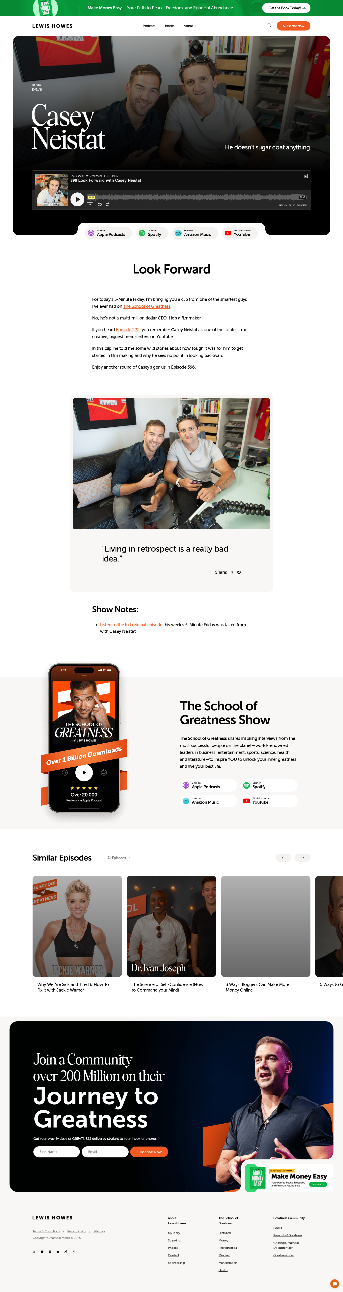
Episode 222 (128, 329)
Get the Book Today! (285, 8)
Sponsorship (176, 1263)
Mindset (224, 1255)
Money (223, 1240)
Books (277, 1228)
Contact (173, 1255)
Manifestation (228, 1263)
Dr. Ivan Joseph (159, 968)
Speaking (174, 1240)
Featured (225, 1233)
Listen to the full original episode (131, 624)
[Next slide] (302, 858)
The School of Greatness (147, 306)
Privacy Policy (76, 1231)
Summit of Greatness (287, 1235)
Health (223, 1270)
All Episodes (116, 858)
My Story (174, 1233)
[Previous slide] (283, 858)
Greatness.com (283, 1255)
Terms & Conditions (46, 1231)
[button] (334, 1283)
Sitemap (99, 1231)
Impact (173, 1248)
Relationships (228, 1248)
